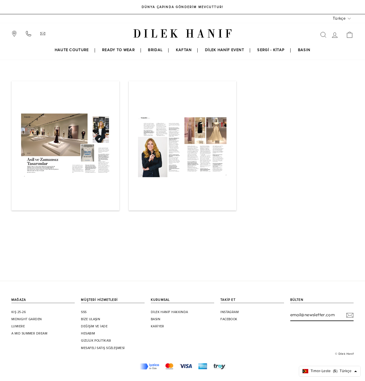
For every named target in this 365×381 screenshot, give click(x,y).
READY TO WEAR (118, 50)
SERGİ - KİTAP (271, 50)
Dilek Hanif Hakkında (169, 312)
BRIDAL (155, 50)
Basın (155, 319)
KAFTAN (184, 50)
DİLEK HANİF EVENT (224, 50)
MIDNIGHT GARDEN (26, 319)
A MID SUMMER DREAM (29, 333)
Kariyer (157, 326)
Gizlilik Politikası (96, 341)
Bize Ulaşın (90, 319)
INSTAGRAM (229, 312)
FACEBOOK (229, 319)
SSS (83, 312)
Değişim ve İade (94, 326)
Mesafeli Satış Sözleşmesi (103, 348)
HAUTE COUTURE (72, 50)
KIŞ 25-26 (18, 312)
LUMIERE (18, 326)
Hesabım (88, 333)
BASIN (304, 50)
